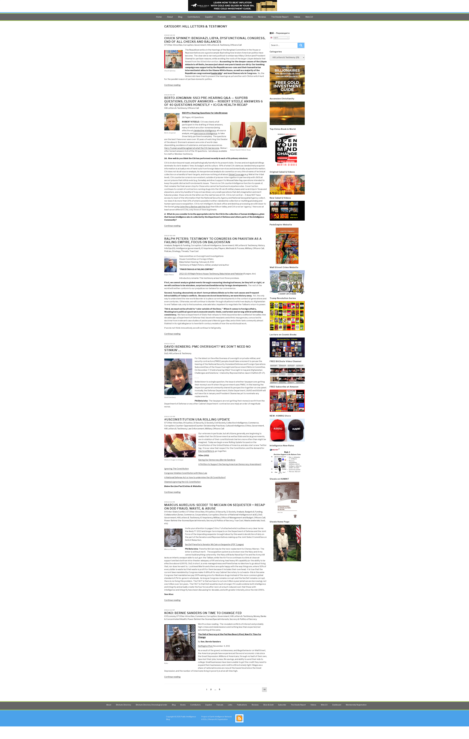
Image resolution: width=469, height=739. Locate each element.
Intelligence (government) (188, 248)
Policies (167, 251)
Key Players (219, 248)
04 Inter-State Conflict (175, 512)
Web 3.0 (309, 17)
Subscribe (282, 705)
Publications (247, 17)
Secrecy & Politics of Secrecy (220, 520)
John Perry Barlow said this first (195, 207)
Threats (185, 251)
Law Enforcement (195, 428)
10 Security (198, 423)
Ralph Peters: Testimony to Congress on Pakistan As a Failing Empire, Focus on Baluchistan (213, 240)
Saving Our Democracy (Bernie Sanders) (216, 460)
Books (183, 705)
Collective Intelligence (237, 423)
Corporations (201, 515)
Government (200, 45)
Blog (180, 17)
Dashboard (336, 705)
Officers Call (236, 45)
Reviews (262, 17)
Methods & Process (235, 248)
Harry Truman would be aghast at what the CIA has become (191, 148)
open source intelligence (205, 133)
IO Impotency (207, 248)
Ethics (248, 426)
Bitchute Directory (123, 705)
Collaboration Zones (173, 515)
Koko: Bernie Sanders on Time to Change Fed (203, 613)
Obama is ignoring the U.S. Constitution (182, 482)
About (170, 17)
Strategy (176, 251)
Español (209, 17)
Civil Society (220, 423)
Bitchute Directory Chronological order (151, 705)
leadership (216, 73)
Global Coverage (236, 174)
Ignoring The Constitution (176, 469)
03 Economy (170, 616)
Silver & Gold (268, 705)
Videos (297, 17)
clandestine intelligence (204, 130)
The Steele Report (279, 17)
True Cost (194, 251)
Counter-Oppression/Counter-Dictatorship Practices (200, 426)
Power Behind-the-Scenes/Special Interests (185, 520)
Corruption (188, 45)
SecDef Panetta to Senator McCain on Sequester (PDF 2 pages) (214, 544)
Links (233, 17)
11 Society (209, 423)
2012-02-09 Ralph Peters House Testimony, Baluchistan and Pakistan (211, 274)
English (275, 37)
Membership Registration (356, 705)
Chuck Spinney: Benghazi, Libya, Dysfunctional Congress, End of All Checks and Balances (214, 39)
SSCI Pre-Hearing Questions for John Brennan (205, 113)
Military (248, 248)
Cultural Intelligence (211, 245)
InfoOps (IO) (169, 248)
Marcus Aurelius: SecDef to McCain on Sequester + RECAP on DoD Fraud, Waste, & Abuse (214, 506)
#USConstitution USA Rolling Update (197, 419)
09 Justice (188, 423)
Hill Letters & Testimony (218, 45)
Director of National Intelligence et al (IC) (238, 515)
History (261, 245)
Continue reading (172, 85)
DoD (166, 353)
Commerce (253, 423)
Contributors (194, 17)
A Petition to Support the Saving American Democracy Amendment (229, 464)
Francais (222, 17)
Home (159, 17)
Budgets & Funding (181, 245)
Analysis (168, 245)
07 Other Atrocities (173, 45)
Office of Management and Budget (237, 517)
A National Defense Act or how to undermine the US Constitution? (195, 477)
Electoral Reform (206, 451)
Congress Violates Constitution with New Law (185, 473)
